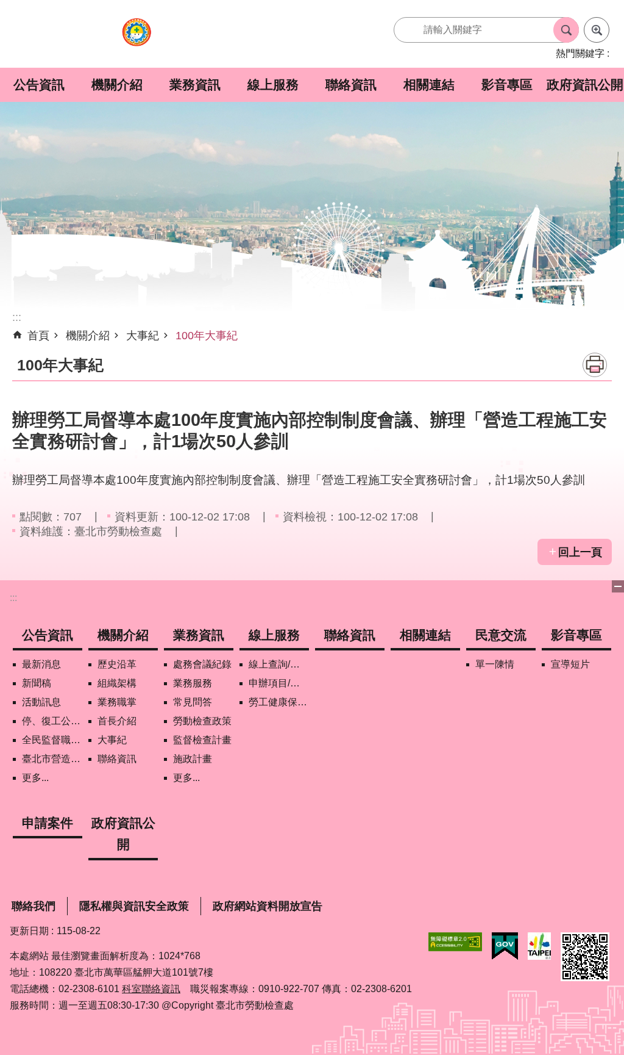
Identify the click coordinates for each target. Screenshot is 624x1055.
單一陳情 (494, 664)
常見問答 (192, 702)
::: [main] (16, 317)
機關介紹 (117, 84)
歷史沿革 (117, 664)
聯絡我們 (33, 906)
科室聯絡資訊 (151, 989)
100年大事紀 (207, 335)
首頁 (38, 335)
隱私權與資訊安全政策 (134, 906)
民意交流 (500, 635)
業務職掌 (117, 702)
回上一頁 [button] (580, 552)
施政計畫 (192, 759)
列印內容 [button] (595, 365)
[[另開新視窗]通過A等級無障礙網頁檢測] (455, 941)
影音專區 (507, 84)
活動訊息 (41, 702)
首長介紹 (117, 721)
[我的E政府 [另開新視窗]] (505, 946)
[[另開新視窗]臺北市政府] (539, 946)
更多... (35, 777)
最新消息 (41, 664)
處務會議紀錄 (202, 664)
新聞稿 (36, 683)
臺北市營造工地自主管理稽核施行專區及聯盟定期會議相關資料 (52, 759)
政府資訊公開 (585, 84)
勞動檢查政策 (202, 721)
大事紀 (142, 335)
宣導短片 (570, 664)
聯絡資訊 (351, 84)
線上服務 (273, 84)
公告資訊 (39, 84)
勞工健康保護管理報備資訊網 (279, 702)
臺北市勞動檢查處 (136, 39)
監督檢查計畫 (202, 740)
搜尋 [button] (566, 30)
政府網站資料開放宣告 (267, 906)
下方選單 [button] (618, 586)
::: (13, 597)
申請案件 (47, 823)
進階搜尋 (596, 30)
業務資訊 (195, 84)
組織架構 (117, 683)
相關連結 (429, 84)
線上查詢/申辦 (279, 664)
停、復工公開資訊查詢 (52, 721)
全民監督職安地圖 (52, 740)
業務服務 (192, 683)
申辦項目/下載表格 (279, 683)
